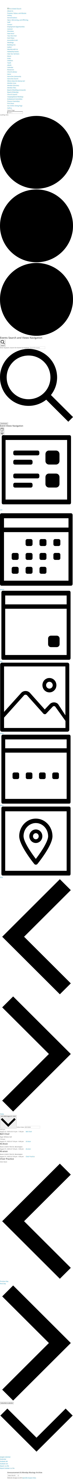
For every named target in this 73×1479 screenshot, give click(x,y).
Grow (9, 58)
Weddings (10, 42)
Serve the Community (14, 76)
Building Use (11, 45)
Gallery (9, 108)
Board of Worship (12, 92)
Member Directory (13, 85)
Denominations (12, 18)
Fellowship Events (13, 51)
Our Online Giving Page (14, 106)
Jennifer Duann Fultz (29, 1478)
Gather (9, 47)
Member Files (11, 88)
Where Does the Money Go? (16, 81)
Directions (10, 31)
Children (10, 60)
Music (9, 56)
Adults (9, 65)
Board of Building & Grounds (16, 90)
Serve (9, 74)
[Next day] (36, 1112)
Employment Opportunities (16, 27)
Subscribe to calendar (7, 1403)
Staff (8, 22)
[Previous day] (36, 994)
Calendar (10, 67)
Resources (10, 70)
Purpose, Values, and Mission (16, 13)
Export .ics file (4, 1466)
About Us (10, 11)
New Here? (10, 33)
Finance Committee (13, 101)
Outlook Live (4, 1464)
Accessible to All (12, 40)
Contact (9, 24)
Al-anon (4, 1151)
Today (2, 1114)
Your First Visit (12, 36)
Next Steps (10, 38)
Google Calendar (5, 1457)
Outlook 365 (4, 1461)
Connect (10, 29)
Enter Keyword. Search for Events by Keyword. (15, 348)
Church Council (12, 94)
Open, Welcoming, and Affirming (17, 20)
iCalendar (3, 1459)
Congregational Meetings (15, 97)
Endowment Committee (14, 99)
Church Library (12, 72)
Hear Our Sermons (13, 54)
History (9, 15)
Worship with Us (12, 49)
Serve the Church (12, 79)
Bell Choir (5, 1133)
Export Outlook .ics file (7, 1468)
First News (10, 103)
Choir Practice (7, 1158)
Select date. (21, 1127)
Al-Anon (4, 1143)
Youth (9, 63)
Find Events (4, 423)
